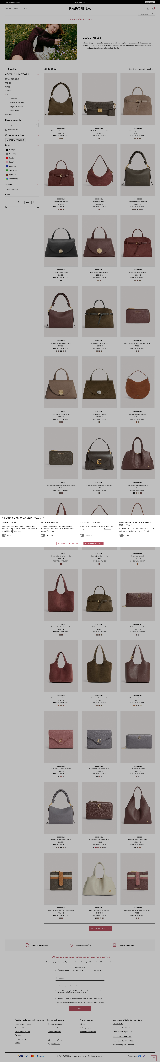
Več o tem (16, 531)
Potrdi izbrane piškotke (68, 544)
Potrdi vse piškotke (93, 544)
